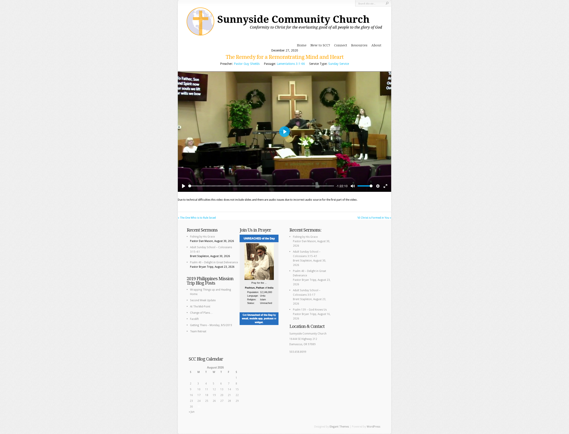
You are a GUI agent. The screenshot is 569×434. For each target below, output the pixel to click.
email (245, 318)
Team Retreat (198, 331)
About (376, 45)
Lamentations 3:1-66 (291, 63)
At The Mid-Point (200, 306)
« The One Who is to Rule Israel (197, 217)
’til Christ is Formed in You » (374, 217)
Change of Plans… (201, 312)
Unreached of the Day (259, 314)
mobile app (255, 318)
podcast (268, 318)
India (270, 287)
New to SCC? (320, 45)
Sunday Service (338, 63)
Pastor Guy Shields (247, 63)
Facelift (194, 319)
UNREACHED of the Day (259, 238)
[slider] (261, 186)
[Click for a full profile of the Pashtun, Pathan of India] (259, 279)
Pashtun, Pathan (254, 287)
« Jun (191, 411)
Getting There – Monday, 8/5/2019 (211, 325)
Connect (340, 45)
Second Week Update (203, 300)
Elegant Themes (339, 426)
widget (259, 322)
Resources (359, 45)
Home (302, 45)
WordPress (373, 426)
